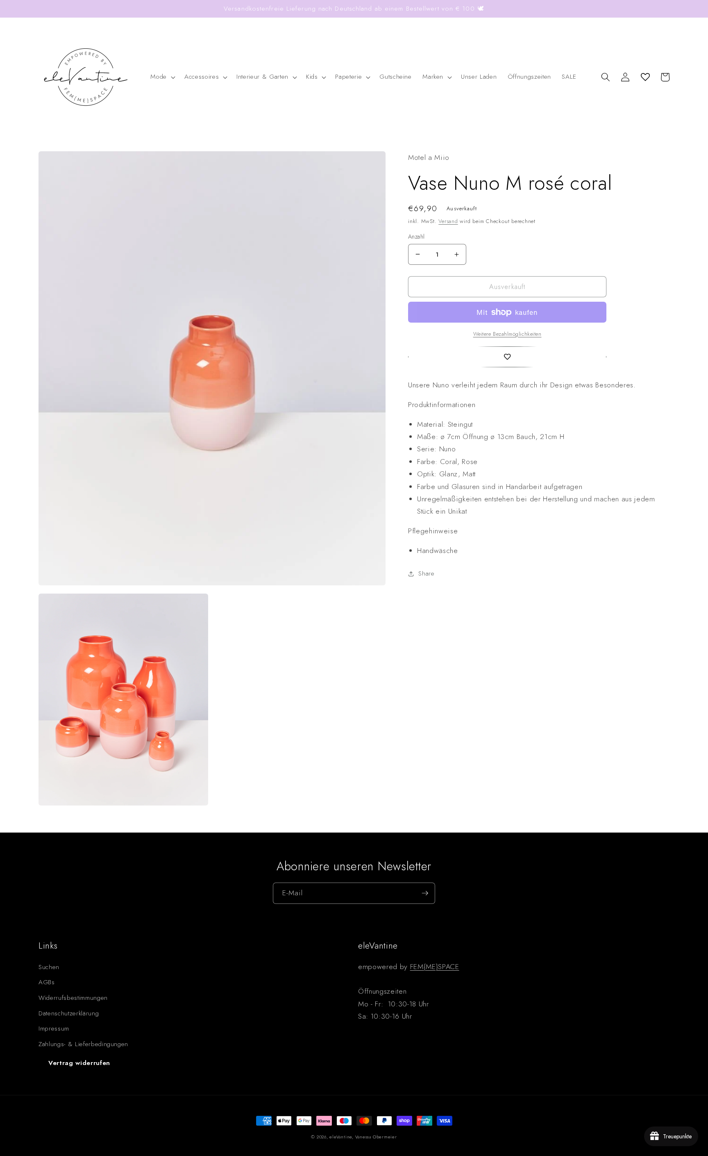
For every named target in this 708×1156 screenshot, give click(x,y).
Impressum (54, 1028)
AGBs (47, 982)
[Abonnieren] (425, 893)
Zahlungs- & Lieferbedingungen (83, 1044)
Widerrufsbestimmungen (73, 997)
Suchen (49, 967)
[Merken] (507, 357)
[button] (162, 77)
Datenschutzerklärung (69, 1013)
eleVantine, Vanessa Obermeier (363, 1136)
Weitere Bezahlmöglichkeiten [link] (507, 333)
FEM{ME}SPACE (434, 966)
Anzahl (416, 236)
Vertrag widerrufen (79, 1062)
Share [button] (426, 573)
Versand (448, 221)
